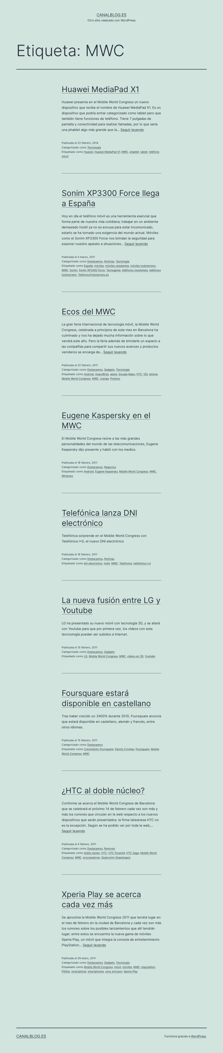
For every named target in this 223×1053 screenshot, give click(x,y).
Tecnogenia (113, 270)
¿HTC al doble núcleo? (103, 790)
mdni (107, 563)
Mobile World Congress (76, 378)
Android (89, 374)
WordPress (198, 1036)
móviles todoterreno (143, 265)
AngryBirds (102, 374)
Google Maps (127, 374)
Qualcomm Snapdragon (115, 857)
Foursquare (142, 749)
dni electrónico (93, 563)
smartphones (96, 971)
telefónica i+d (142, 563)
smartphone (78, 971)
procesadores (91, 857)
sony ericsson (113, 971)
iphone (153, 374)
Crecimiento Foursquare (98, 749)
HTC (139, 374)
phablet (134, 151)
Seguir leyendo (132, 130)
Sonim (73, 270)
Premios (115, 378)
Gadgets (109, 369)
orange (104, 378)
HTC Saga (132, 853)
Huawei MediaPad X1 (100, 89)
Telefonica (125, 563)
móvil (117, 967)
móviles (99, 265)
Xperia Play (131, 971)
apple (113, 374)
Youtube (150, 656)
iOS (145, 374)
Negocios (110, 467)
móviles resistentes (117, 265)
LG (85, 656)
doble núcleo (92, 853)
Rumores (109, 848)
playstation (148, 967)
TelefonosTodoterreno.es (93, 274)
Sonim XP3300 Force (92, 270)
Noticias (109, 261)
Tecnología (94, 147)
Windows (67, 475)
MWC (125, 151)
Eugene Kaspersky (106, 471)
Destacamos (95, 261)
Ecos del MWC (88, 311)
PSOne (66, 971)
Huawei (88, 151)
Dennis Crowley (124, 749)
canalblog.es (111, 15)
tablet (144, 151)
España (88, 265)
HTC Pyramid (116, 853)
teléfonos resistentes (135, 270)
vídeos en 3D (135, 656)
